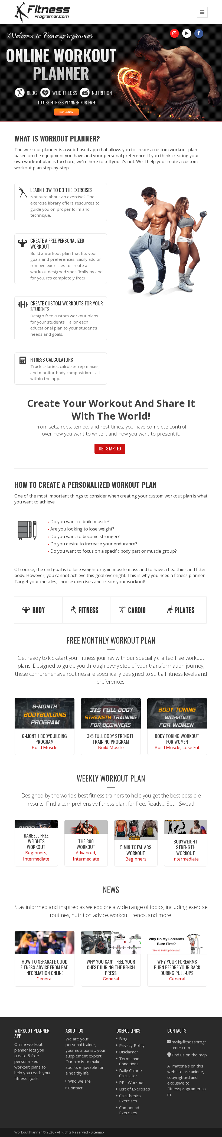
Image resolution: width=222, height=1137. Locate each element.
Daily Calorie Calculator (130, 1073)
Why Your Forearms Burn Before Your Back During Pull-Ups (177, 967)
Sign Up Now (66, 112)
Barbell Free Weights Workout (36, 841)
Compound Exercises (129, 1110)
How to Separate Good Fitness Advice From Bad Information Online (44, 967)
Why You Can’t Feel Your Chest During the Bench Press (111, 967)
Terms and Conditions (129, 1061)
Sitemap (97, 1132)
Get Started (110, 448)
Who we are (79, 1081)
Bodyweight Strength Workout (186, 847)
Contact (75, 1087)
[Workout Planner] (42, 12)
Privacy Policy (132, 1045)
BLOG (32, 92)
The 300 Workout (86, 844)
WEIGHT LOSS (64, 92)
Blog (123, 1038)
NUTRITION (102, 92)
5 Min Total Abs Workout (135, 849)
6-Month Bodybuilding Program (44, 738)
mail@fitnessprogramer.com (189, 1044)
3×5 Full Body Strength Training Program (111, 738)
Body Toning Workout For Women (177, 738)
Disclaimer (128, 1051)
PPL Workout (131, 1082)
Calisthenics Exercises (130, 1098)
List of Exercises (134, 1089)
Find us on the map (189, 1054)
